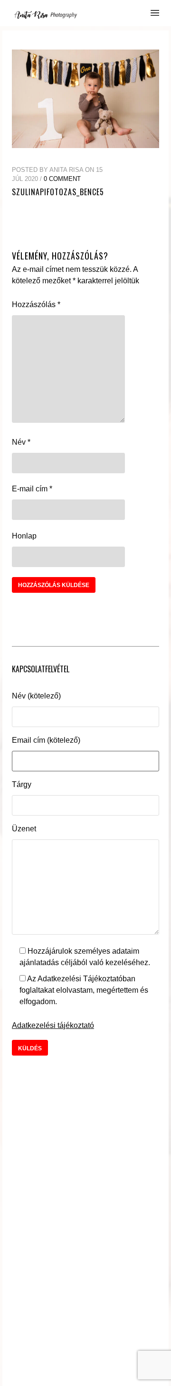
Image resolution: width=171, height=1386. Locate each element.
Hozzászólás (36, 304)
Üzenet (24, 829)
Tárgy (21, 784)
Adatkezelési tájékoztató (53, 1025)
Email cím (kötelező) (46, 740)
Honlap (24, 536)
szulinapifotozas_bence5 (58, 192)
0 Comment (62, 178)
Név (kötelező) (36, 696)
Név (21, 442)
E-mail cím (32, 489)
